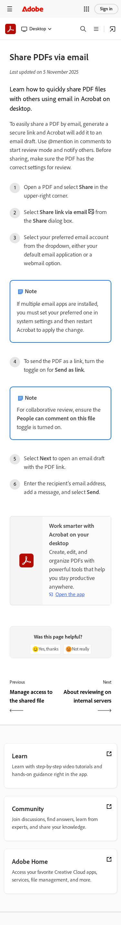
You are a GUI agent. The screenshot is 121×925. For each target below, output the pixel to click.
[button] (86, 9)
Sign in (106, 9)
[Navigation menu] (9, 9)
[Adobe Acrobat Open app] (112, 29)
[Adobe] (32, 9)
